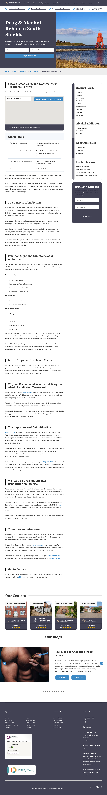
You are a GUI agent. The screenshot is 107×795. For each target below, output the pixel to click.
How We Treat (56, 3)
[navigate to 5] (54, 691)
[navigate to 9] (63, 691)
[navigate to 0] (43, 691)
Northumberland (81, 106)
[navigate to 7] (58, 691)
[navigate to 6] (56, 691)
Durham (78, 103)
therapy (59, 505)
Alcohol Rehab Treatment (17, 9)
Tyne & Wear (80, 98)
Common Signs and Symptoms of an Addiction (47, 144)
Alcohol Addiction (81, 128)
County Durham (80, 101)
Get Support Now (44, 3)
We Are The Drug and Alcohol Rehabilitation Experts (46, 162)
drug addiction (28, 392)
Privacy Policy (9, 722)
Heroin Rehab (57, 727)
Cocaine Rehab (58, 720)
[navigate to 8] (61, 691)
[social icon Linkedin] (98, 787)
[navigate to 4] (52, 691)
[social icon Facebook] (90, 787)
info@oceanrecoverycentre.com (92, 722)
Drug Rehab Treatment (38, 9)
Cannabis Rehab (58, 722)
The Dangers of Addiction (18, 143)
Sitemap (7, 727)
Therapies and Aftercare (18, 169)
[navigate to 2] (47, 691)
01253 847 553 (80, 9)
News (27, 718)
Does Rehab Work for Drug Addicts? (86, 175)
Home (7, 71)
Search (98, 2)
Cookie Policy (9, 720)
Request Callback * (29, 56)
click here (21, 577)
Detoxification (10, 432)
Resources (67, 3)
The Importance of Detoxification (21, 161)
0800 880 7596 (96, 9)
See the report (12, 753)
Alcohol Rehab (80, 131)
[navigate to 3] (49, 691)
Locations (75, 3)
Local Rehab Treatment (62, 9)
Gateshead (79, 115)
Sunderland (79, 112)
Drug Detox (79, 153)
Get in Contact (41, 169)
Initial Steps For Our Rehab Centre (21, 151)
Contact (90, 3)
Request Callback (87, 216)
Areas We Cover (30, 720)
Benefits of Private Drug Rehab (85, 172)
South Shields (34, 71)
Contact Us (79, 677)
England (14, 71)
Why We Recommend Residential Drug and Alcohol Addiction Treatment (47, 153)
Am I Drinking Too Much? (83, 169)
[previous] (5, 663)
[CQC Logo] (12, 738)
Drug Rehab (79, 150)
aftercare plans (38, 545)
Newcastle (79, 109)
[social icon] (101, 787)
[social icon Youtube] (93, 787)
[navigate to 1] (45, 691)
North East (23, 71)
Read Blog (62, 677)
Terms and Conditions (11, 725)
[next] (102, 663)
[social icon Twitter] (96, 787)
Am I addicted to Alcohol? (83, 166)
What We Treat (30, 722)
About (83, 3)
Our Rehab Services (30, 3)
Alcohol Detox (80, 134)
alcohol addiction (54, 556)
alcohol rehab (55, 558)
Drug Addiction (80, 147)
